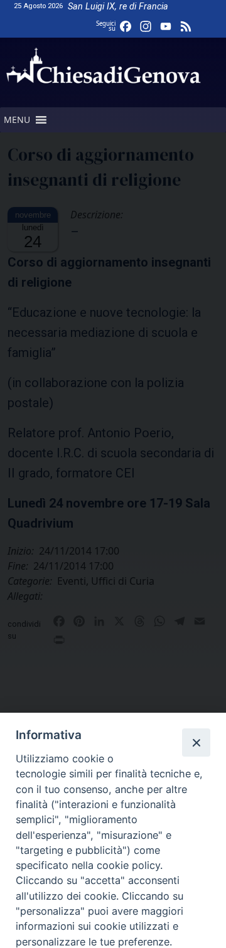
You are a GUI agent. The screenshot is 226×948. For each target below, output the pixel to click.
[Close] (196, 742)
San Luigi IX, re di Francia (118, 6)
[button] (17, 119)
